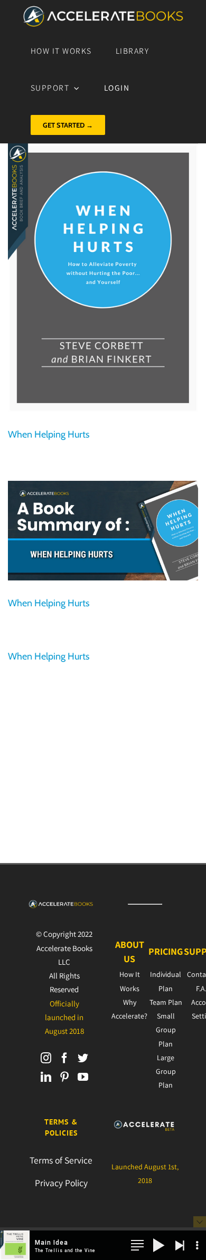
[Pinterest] (64, 1077)
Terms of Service (61, 1160)
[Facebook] (64, 1058)
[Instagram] (46, 1058)
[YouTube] (83, 1077)
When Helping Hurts (48, 434)
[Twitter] (83, 1058)
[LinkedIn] (46, 1077)
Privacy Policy (61, 1183)
